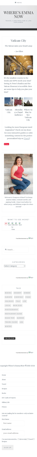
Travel (4, 384)
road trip (10, 318)
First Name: (5, 419)
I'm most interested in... (9, 439)
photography (11, 309)
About (4, 380)
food (28, 297)
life (24, 301)
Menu (19, 2)
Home (4, 375)
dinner (27, 293)
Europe (8, 297)
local (8, 305)
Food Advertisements (21, 238)
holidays (9, 301)
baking (8, 293)
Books (4, 393)
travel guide (11, 322)
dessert (17, 293)
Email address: (6, 429)
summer (20, 318)
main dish (17, 305)
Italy (18, 301)
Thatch (26, 138)
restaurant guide (13, 313)
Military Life (6, 402)
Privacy (4, 407)
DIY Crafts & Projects (9, 398)
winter (8, 326)
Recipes (4, 389)
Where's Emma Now (18, 14)
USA (21, 322)
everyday (18, 297)
